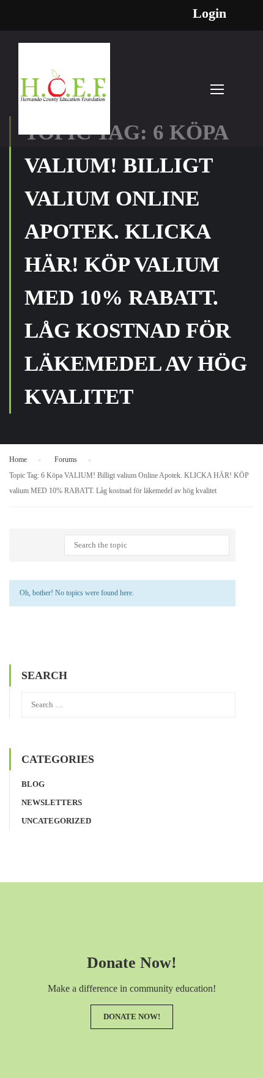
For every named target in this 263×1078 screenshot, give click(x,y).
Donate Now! (131, 1016)
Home (18, 459)
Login (209, 13)
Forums (65, 459)
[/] (64, 95)
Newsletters (51, 802)
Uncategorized (56, 820)
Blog (33, 784)
